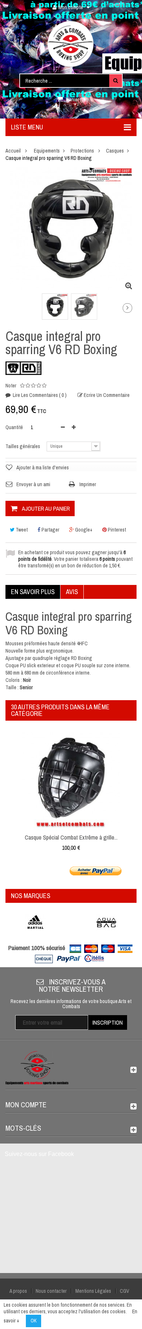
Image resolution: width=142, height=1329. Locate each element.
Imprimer (87, 484)
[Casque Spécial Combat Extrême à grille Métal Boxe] (71, 780)
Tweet (21, 529)
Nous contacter (51, 1291)
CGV (124, 1291)
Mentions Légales (93, 1291)
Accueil (13, 150)
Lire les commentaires (39, 395)
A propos (18, 1291)
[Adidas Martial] (35, 922)
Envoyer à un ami (33, 484)
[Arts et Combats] (71, 44)
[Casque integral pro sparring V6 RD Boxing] (55, 306)
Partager (49, 529)
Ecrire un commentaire (106, 395)
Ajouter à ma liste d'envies (42, 467)
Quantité (14, 427)
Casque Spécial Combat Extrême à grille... (71, 837)
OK (33, 1320)
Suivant (127, 308)
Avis (72, 591)
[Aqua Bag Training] (106, 922)
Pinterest (116, 529)
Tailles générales (23, 446)
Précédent (11, 309)
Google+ (83, 529)
